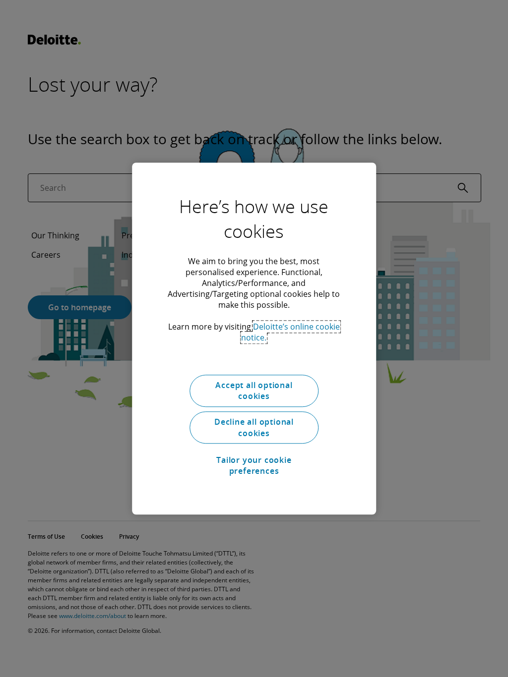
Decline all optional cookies (254, 428)
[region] (254, 338)
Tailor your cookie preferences (253, 465)
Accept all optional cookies (253, 390)
